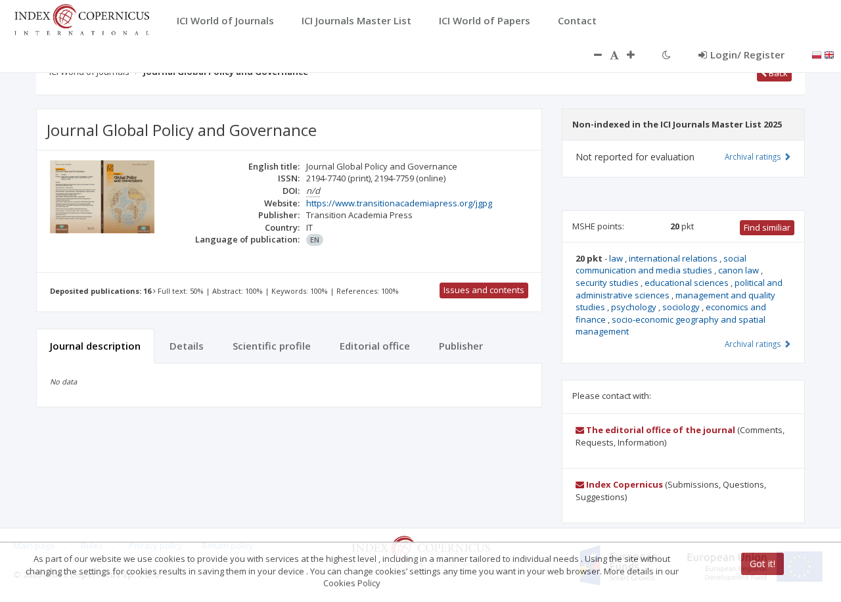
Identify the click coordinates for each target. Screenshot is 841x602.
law (617, 258)
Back (777, 73)
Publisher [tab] (461, 345)
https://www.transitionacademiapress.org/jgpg (399, 203)
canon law (739, 270)
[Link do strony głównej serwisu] (81, 18)
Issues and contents (483, 290)
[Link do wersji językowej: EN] (829, 54)
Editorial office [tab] (375, 345)
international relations (674, 258)
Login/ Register (747, 54)
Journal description (95, 345)
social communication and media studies (661, 264)
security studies (608, 283)
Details (187, 345)
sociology (682, 307)
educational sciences (688, 283)
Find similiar (767, 227)
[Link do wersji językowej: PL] (816, 54)
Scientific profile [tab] (272, 345)
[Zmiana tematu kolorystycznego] (666, 54)
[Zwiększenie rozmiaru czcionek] (637, 54)
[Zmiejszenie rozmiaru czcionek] (591, 54)
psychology (634, 307)
